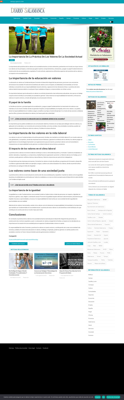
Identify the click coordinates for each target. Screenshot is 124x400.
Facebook (45, 348)
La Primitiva (91, 144)
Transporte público (92, 260)
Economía (53, 18)
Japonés (105, 238)
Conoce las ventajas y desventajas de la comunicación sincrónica (45, 272)
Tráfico (103, 260)
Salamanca (17, 18)
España (61, 18)
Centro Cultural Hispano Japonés (96, 221)
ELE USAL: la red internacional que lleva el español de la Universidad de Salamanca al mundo (110, 120)
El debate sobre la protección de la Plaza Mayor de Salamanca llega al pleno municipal (20, 243)
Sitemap (11, 348)
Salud (96, 18)
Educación (91, 301)
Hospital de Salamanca (94, 238)
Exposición (90, 231)
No (103, 397)
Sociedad (37, 18)
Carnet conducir (107, 214)
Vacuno (89, 263)
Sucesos (90, 335)
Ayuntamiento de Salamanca (95, 206)
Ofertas (90, 315)
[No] (122, 397)
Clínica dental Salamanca (94, 224)
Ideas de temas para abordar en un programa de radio (70, 272)
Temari (99, 256)
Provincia (76, 18)
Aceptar (97, 397)
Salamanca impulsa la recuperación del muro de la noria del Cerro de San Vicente (91, 118)
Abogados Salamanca (93, 199)
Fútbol (98, 231)
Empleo (103, 18)
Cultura (84, 18)
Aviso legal (32, 348)
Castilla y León (27, 18)
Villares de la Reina (99, 263)
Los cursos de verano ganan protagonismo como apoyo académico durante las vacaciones (100, 111)
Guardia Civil (97, 235)
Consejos (91, 285)
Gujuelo (106, 235)
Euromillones (92, 147)
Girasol (89, 235)
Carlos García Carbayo (93, 214)
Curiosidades (92, 291)
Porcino (102, 253)
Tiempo (105, 256)
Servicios (111, 18)
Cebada (100, 217)
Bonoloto (90, 142)
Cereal (111, 221)
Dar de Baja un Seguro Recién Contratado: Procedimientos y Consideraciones (18, 273)
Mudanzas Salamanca (93, 249)
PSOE (108, 253)
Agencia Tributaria (92, 203)
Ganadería (105, 231)
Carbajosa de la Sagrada (105, 210)
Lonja (89, 246)
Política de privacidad (21, 348)
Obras (111, 249)
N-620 (104, 249)
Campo (68, 18)
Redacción (27, 63)
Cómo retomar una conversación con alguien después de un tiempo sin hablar (101, 188)
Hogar (90, 18)
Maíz (94, 246)
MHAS (100, 246)
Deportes (45, 18)
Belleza (90, 274)
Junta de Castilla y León (94, 242)
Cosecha (107, 224)
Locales (106, 242)
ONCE (90, 140)
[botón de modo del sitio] (111, 22)
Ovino (89, 253)
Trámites (110, 260)
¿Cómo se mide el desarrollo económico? (74, 243)
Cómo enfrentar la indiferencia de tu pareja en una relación (101, 182)
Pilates (95, 253)
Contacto (38, 348)
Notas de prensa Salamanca (94, 91)
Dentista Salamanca (100, 228)
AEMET (105, 199)
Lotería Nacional (92, 149)
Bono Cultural (91, 210)
